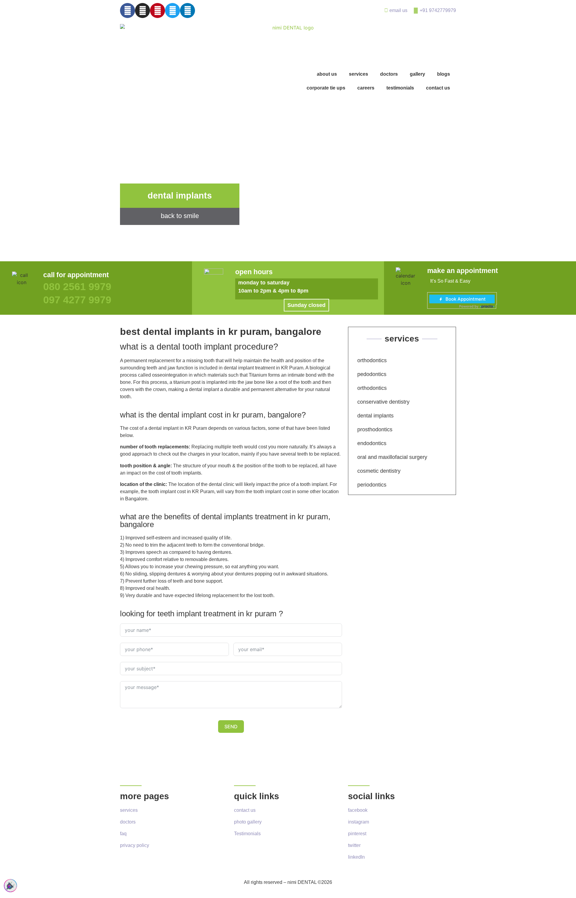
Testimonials (400, 87)
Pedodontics (371, 374)
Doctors (389, 74)
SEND (231, 727)
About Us (327, 74)
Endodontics (371, 443)
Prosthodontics (374, 429)
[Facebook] (127, 10)
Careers (365, 87)
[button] (306, 305)
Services (358, 74)
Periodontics (371, 485)
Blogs (443, 74)
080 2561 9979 (77, 286)
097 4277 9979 (77, 299)
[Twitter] (172, 10)
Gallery (417, 74)
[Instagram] (142, 10)
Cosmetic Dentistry (378, 471)
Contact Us (438, 87)
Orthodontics (372, 360)
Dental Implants (375, 416)
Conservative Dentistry (383, 402)
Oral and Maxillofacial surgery (392, 457)
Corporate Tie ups (326, 87)
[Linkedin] (187, 10)
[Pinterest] (157, 10)
